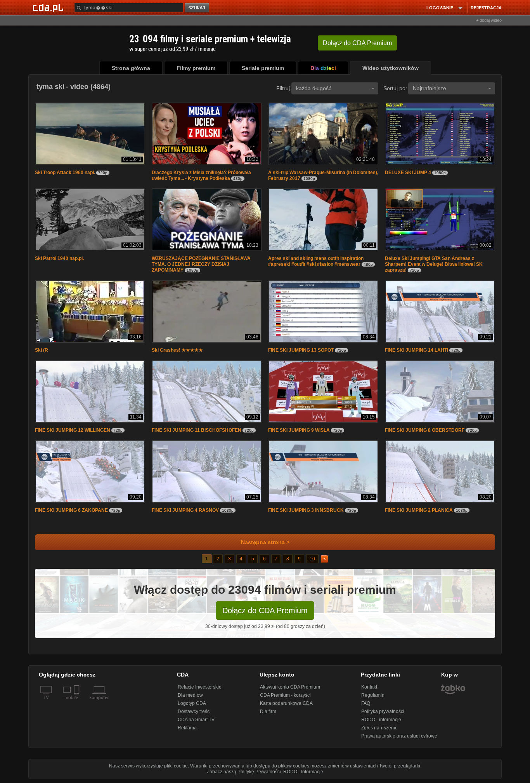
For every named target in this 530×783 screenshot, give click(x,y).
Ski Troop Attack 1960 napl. (65, 172)
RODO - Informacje (303, 771)
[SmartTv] (77, 702)
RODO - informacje (381, 719)
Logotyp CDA (192, 703)
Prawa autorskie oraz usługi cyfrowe (399, 736)
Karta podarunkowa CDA (286, 703)
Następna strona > (265, 542)
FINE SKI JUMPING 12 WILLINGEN (72, 430)
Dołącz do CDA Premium (265, 610)
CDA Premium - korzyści (285, 695)
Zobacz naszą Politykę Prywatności (244, 771)
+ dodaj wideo (489, 20)
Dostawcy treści (194, 711)
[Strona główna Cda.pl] (49, 7)
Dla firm (268, 711)
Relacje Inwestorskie (200, 687)
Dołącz (357, 43)
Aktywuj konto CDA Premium (290, 687)
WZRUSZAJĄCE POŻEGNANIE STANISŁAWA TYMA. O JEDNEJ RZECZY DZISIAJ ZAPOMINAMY (201, 264)
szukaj (197, 8)
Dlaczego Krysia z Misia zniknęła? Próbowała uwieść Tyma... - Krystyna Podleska (201, 175)
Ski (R (41, 350)
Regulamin (373, 695)
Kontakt (369, 687)
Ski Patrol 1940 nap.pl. (59, 258)
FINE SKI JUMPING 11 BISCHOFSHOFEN (196, 430)
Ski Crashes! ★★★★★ (177, 350)
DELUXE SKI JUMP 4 (408, 172)
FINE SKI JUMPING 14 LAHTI (416, 350)
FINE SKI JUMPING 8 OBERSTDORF (424, 430)
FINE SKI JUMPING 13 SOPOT (301, 350)
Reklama (187, 728)
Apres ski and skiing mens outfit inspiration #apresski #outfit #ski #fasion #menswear (316, 261)
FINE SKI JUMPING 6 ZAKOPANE (71, 510)
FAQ (365, 703)
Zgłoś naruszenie (379, 728)
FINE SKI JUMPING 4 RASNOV (186, 510)
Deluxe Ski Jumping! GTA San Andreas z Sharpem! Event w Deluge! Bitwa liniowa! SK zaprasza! (434, 264)
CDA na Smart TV (196, 719)
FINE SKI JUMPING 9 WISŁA (299, 430)
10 (312, 559)
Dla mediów (190, 695)
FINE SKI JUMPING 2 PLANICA (419, 510)
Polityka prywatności (382, 711)
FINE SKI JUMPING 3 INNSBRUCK (306, 510)
